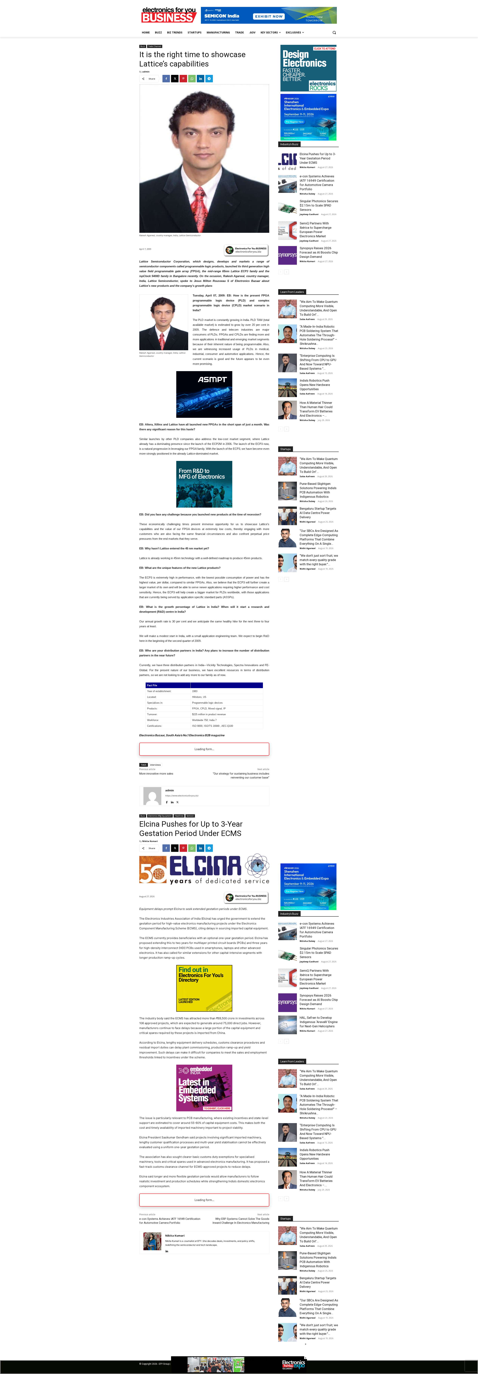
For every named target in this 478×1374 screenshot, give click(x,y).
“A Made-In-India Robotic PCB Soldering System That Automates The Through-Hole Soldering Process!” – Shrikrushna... (319, 335)
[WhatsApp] (192, 78)
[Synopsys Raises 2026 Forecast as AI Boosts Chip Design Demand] (287, 255)
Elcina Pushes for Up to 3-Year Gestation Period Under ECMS (318, 158)
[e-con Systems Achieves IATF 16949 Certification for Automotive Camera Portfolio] (287, 183)
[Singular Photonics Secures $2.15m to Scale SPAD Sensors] (287, 208)
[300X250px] (204, 417)
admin (146, 71)
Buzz (142, 46)
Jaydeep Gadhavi (309, 214)
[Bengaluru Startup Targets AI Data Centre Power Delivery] (287, 515)
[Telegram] (209, 78)
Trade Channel (154, 46)
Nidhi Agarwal (308, 521)
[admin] (152, 796)
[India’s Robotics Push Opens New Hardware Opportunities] (287, 387)
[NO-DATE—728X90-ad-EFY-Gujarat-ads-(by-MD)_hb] (239, 1372)
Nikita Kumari (307, 167)
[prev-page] (280, 272)
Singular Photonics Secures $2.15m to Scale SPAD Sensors (319, 205)
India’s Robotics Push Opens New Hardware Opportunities (315, 385)
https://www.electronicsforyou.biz (181, 795)
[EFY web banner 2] (269, 22)
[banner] (308, 139)
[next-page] (286, 272)
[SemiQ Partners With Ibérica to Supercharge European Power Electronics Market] (287, 230)
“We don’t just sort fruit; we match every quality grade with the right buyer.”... (319, 560)
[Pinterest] (183, 78)
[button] (334, 32)
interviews (155, 764)
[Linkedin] (200, 78)
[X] (175, 78)
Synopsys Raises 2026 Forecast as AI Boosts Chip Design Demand (319, 252)
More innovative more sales (156, 773)
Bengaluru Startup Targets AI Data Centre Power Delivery (318, 513)
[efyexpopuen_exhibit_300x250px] (204, 506)
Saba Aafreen (307, 319)
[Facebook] (166, 78)
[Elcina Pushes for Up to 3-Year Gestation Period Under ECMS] (287, 161)
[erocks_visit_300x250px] (308, 90)
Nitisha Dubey (307, 193)
